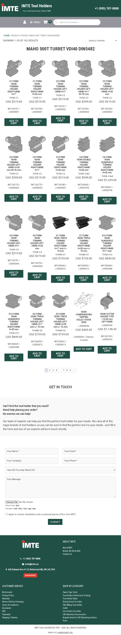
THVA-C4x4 (107, 176)
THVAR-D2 (37, 330)
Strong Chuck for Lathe (72, 601)
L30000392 (107, 325)
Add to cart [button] (13, 122)
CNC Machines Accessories (74, 614)
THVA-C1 (13, 97)
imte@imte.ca (32, 564)
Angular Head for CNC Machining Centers (80, 617)
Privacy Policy (8, 595)
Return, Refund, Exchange (13, 601)
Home (7, 35)
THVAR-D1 (60, 254)
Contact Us (67, 554)
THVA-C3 (37, 173)
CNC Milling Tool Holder (72, 605)
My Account (7, 592)
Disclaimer (6, 608)
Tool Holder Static (70, 598)
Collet (65, 608)
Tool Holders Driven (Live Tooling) (76, 595)
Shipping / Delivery (10, 617)
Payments (6, 614)
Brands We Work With (71, 551)
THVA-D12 (107, 254)
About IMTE (67, 548)
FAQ (3, 611)
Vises (65, 620)
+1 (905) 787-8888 (107, 8)
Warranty (6, 598)
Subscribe (30, 575)
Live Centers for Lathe (72, 611)
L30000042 (84, 326)
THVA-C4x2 (84, 173)
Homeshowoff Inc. (65, 633)
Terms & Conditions (10, 605)
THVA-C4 (13, 249)
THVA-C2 (60, 95)
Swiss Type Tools (70, 592)
